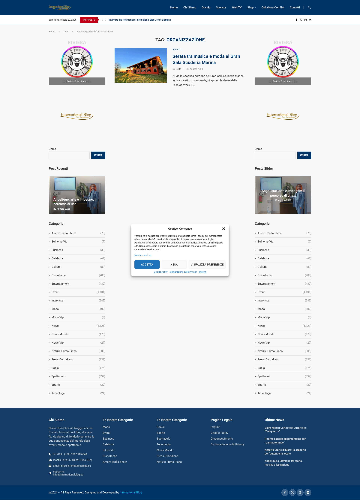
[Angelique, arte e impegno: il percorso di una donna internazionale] (77, 195)
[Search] (309, 7)
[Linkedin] (310, 19)
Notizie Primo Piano (284, 351)
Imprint (202, 272)
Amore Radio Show (284, 233)
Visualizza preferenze (207, 264)
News (284, 325)
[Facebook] (296, 19)
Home (174, 7)
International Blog (131, 492)
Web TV (237, 7)
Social (284, 368)
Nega (174, 264)
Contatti (295, 7)
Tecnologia (284, 393)
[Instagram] (305, 19)
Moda (284, 309)
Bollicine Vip (284, 241)
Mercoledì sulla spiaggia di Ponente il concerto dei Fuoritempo (140, 20)
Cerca (258, 149)
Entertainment (284, 283)
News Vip (284, 342)
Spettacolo (284, 376)
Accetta (147, 264)
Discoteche (284, 275)
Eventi (284, 292)
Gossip (206, 7)
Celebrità (284, 258)
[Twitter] (300, 19)
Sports (284, 384)
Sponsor (221, 7)
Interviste (284, 300)
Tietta (178, 69)
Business (284, 250)
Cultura (284, 267)
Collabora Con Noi (273, 7)
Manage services (142, 255)
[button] (224, 229)
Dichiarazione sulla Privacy (183, 272)
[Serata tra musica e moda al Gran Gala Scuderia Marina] (141, 65)
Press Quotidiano (284, 359)
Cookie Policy (161, 272)
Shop (250, 7)
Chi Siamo (189, 7)
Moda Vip (284, 317)
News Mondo (284, 334)
